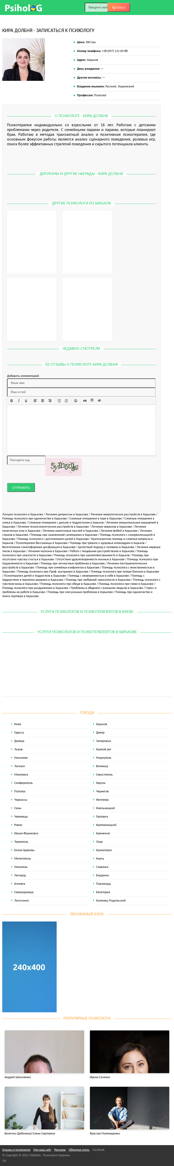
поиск (120, 7)
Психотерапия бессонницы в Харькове (42, 543)
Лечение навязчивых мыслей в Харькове (70, 531)
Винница (102, 766)
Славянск (102, 867)
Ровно (18, 825)
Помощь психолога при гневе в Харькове (126, 584)
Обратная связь (79, 1150)
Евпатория (103, 892)
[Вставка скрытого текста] (99, 401)
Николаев (21, 758)
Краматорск (104, 850)
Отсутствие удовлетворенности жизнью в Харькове (90, 559)
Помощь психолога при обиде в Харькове (68, 584)
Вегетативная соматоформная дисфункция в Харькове (38, 547)
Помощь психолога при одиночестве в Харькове (34, 518)
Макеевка (21, 774)
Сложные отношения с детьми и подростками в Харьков (66, 522)
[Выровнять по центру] (42, 401)
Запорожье (103, 741)
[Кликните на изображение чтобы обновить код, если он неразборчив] (64, 467)
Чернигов (102, 791)
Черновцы (21, 816)
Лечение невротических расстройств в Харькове (123, 514)
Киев (17, 724)
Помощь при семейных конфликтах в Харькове (67, 567)
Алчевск (19, 884)
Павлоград (103, 884)
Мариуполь (103, 758)
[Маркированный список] (59, 401)
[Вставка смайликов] (75, 401)
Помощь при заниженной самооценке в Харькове (64, 535)
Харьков (101, 724)
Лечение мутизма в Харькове (48, 551)
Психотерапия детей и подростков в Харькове (35, 576)
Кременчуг (103, 833)
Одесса (19, 732)
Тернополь (21, 842)
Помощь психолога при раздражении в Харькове (35, 588)
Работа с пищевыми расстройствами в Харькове (102, 551)
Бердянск (102, 875)
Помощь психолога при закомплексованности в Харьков (92, 555)
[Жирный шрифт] (11, 401)
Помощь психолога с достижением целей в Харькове (53, 539)
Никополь (21, 867)
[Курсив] (19, 401)
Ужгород (20, 875)
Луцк (99, 842)
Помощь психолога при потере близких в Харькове (125, 571)
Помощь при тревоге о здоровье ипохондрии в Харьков (107, 543)
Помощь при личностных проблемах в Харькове (73, 563)
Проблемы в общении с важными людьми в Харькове (107, 588)
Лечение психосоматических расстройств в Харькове (53, 527)
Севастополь (104, 774)
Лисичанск (21, 900)
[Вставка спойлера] (92, 401)
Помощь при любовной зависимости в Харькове (98, 580)
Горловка (102, 816)
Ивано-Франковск (26, 833)
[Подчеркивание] (26, 401)
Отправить (21, 487)
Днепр (100, 732)
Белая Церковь (24, 850)
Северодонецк (24, 892)
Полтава (19, 791)
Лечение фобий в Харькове (119, 531)
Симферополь (23, 783)
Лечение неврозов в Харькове (111, 527)
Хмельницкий (105, 808)
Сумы (17, 808)
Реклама (60, 1150)
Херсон (100, 783)
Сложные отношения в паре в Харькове (95, 518)
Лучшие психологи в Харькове (22, 514)
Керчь (100, 858)
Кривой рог (103, 749)
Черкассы (20, 800)
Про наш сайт (42, 1150)
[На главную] (23, 7)
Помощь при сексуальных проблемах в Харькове (80, 592)
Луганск (19, 766)
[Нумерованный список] (66, 401)
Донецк (19, 741)
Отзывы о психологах (16, 1150)
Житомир (102, 800)
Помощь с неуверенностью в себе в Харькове (98, 576)
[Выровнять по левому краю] (35, 401)
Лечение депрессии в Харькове (67, 514)
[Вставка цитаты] (85, 401)
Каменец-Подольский (111, 900)
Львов (18, 749)
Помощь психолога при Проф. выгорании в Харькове (52, 571)
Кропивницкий (106, 825)
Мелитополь (22, 858)
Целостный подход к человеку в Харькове (106, 547)
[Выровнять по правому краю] (50, 401)
